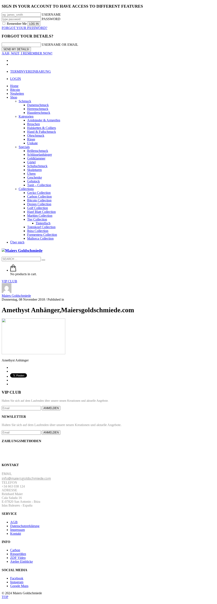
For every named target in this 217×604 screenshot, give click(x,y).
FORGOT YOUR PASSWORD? (24, 28)
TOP (5, 597)
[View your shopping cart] (13, 270)
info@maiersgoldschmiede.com (26, 478)
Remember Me (17, 23)
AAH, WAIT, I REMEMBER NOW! (27, 53)
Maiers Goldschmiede (16, 295)
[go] (43, 260)
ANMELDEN (51, 408)
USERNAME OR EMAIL (60, 44)
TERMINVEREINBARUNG (30, 71)
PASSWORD (51, 19)
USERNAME (51, 14)
